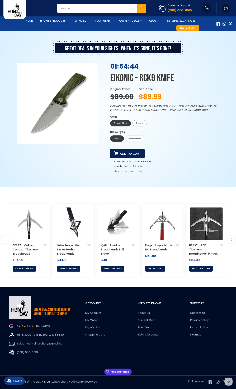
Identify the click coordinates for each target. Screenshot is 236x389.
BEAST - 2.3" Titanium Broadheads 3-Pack (203, 249)
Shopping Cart (95, 335)
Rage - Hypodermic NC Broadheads (159, 247)
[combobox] (101, 8)
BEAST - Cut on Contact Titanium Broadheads (25, 249)
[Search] (141, 8)
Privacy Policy (199, 320)
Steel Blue (120, 123)
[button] (225, 8)
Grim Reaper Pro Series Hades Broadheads (68, 249)
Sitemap (195, 335)
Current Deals (147, 320)
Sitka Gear (145, 327)
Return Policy (199, 327)
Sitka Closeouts (148, 335)
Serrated (135, 138)
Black (139, 123)
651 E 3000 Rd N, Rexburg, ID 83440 (40, 335)
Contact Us (197, 313)
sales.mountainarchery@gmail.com (41, 344)
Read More (201, 110)
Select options (24, 268)
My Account (93, 313)
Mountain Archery (56, 382)
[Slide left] (4, 239)
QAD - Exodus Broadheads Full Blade (112, 249)
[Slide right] (231, 239)
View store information (128, 171)
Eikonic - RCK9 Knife (142, 78)
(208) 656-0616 (180, 10)
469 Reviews (42, 326)
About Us (144, 313)
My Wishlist (92, 327)
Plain (117, 138)
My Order (91, 320)
